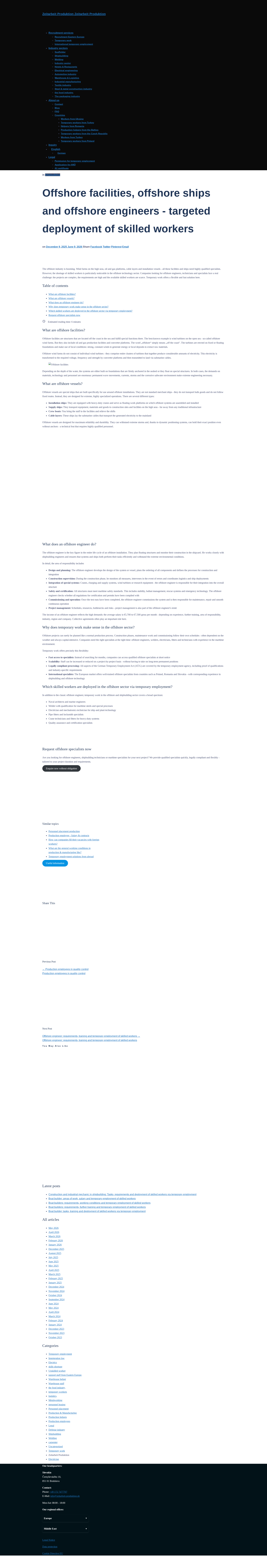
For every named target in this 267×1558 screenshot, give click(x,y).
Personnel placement (59, 1408)
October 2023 (55, 1337)
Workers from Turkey (72, 137)
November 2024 (56, 1291)
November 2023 (56, 1333)
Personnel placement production (64, 831)
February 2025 (56, 1278)
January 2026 (55, 1244)
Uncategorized (56, 1446)
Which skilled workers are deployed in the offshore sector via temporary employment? (90, 311)
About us (54, 100)
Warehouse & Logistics (67, 78)
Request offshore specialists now (64, 315)
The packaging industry (67, 96)
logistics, (53, 1396)
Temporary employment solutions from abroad (71, 856)
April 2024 (54, 1312)
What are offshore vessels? (61, 298)
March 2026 (54, 1236)
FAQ (57, 111)
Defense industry (57, 1429)
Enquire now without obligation (61, 768)
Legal (52, 157)
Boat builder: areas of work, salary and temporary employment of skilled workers (92, 1198)
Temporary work (63, 40)
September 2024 (56, 1299)
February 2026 (56, 1240)
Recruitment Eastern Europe (69, 37)
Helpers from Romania (72, 126)
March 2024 (54, 1316)
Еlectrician (54, 1459)
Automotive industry (65, 74)
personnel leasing (57, 1404)
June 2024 (54, 1303)
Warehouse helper (57, 1379)
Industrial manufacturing (68, 81)
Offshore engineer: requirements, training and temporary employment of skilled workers (91, 1036)
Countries (60, 115)
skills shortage (55, 1366)
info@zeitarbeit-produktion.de (65, 1496)
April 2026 (54, 1232)
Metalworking (55, 1400)
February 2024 (56, 1320)
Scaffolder (60, 52)
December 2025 (56, 1249)
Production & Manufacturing (63, 1413)
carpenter (53, 1442)
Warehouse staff (56, 1383)
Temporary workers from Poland (77, 141)
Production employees (59, 1421)
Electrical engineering (66, 70)
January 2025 (55, 1282)
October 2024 (55, 1295)
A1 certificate (62, 168)
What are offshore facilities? (62, 294)
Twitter (106, 246)
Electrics (53, 1362)
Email (125, 246)
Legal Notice (48, 1540)
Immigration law (57, 1358)
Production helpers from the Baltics (79, 130)
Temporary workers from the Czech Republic (84, 133)
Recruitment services (61, 33)
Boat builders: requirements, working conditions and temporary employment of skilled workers (99, 1203)
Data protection (49, 1546)
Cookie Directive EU (52, 1553)
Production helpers (58, 1417)
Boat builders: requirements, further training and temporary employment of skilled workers (97, 1207)
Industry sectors (58, 48)
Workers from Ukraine (72, 119)
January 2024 (55, 1324)
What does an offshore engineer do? (66, 302)
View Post (46, 1092)
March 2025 (54, 1274)
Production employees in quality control (65, 969)
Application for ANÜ (65, 164)
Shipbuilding (61, 55)
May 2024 (54, 1308)
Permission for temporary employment (75, 161)
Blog (57, 108)
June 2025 (54, 1261)
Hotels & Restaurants (66, 66)
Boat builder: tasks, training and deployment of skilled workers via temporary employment (97, 1211)
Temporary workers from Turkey (77, 122)
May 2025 (54, 1265)
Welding (59, 59)
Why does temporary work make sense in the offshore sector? (78, 306)
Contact (59, 104)
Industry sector (63, 63)
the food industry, (64, 92)
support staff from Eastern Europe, (65, 1375)
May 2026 (54, 1228)
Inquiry (53, 145)
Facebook (96, 246)
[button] (65, 1518)
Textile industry (63, 85)
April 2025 (54, 1270)
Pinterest (116, 246)
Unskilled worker (57, 1370)
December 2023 (56, 1329)
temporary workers (58, 1392)
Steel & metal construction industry (73, 89)
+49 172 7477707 (58, 1492)
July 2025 (53, 1257)
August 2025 (55, 1253)
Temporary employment (60, 1354)
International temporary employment (74, 44)
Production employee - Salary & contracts (69, 835)
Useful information (55, 863)
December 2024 (56, 1286)
